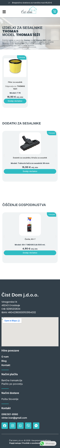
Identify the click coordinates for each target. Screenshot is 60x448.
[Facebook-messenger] (36, 425)
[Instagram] (12, 425)
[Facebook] (4, 425)
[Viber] (28, 425)
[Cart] (55, 11)
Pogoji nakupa (15, 443)
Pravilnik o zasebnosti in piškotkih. (36, 443)
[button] (21, 57)
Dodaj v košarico (15, 101)
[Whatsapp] (20, 425)
